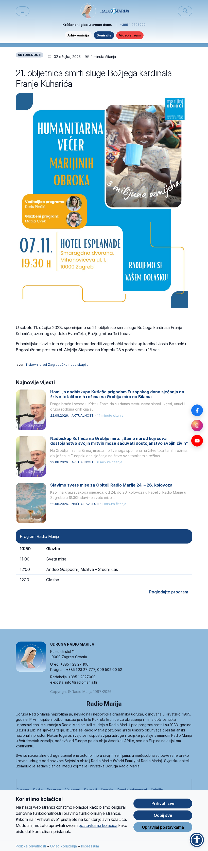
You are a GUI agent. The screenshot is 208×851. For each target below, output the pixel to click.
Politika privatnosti (31, 846)
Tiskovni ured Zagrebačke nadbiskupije (57, 364)
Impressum (90, 846)
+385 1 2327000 (133, 25)
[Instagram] (197, 425)
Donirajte (104, 35)
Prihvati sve (163, 803)
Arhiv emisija (78, 35)
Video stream (130, 35)
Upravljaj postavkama (163, 827)
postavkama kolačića (98, 825)
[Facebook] (197, 410)
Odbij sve (163, 815)
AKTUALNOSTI (29, 55)
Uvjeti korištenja (63, 846)
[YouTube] (197, 441)
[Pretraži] (185, 11)
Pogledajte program (168, 591)
